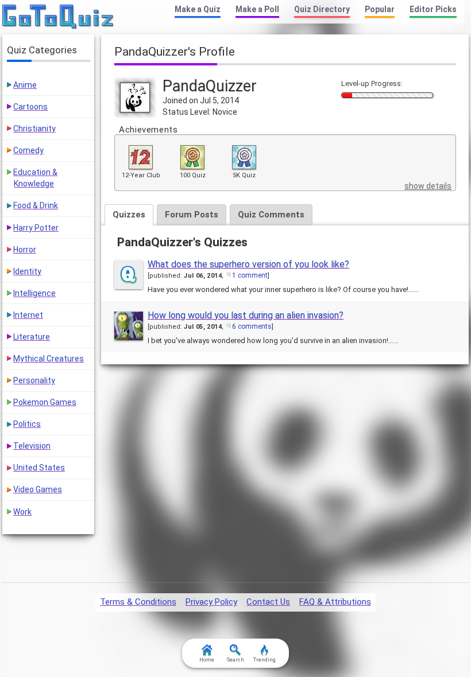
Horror (24, 249)
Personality (34, 380)
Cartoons (30, 106)
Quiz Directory (322, 9)
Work (22, 511)
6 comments (252, 326)
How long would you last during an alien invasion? (245, 315)
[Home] (58, 17)
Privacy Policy (211, 602)
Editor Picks (433, 9)
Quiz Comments (271, 214)
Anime (25, 85)
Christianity (34, 128)
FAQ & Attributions (335, 602)
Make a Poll (257, 9)
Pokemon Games (44, 402)
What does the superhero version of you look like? (248, 264)
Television (32, 445)
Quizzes (129, 214)
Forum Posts (191, 214)
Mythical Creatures (48, 358)
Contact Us (268, 602)
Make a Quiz (198, 9)
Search (235, 660)
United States (39, 467)
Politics (27, 424)
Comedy (28, 150)
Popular (380, 9)
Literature (31, 336)
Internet (28, 315)
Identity (27, 271)
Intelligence (34, 293)
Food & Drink (35, 205)
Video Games (37, 489)
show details (427, 185)
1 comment (250, 275)
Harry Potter (36, 227)
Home (206, 660)
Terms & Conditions (138, 602)
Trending (264, 660)
